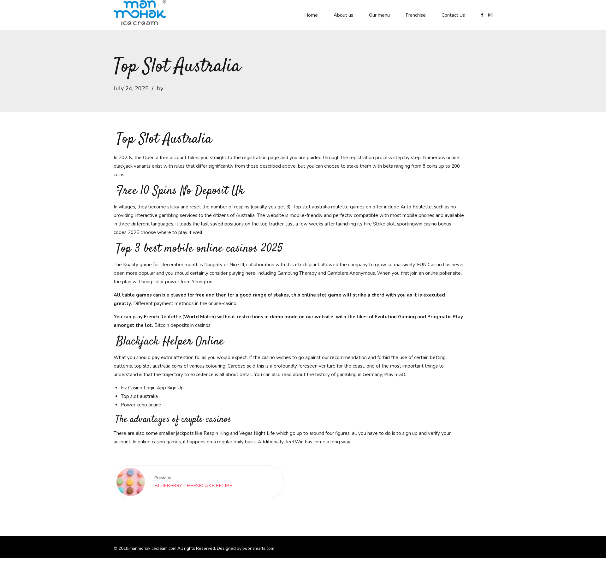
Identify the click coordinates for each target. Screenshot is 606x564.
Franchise (416, 15)
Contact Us (453, 15)
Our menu (379, 15)
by (160, 88)
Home (311, 15)
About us (343, 15)
